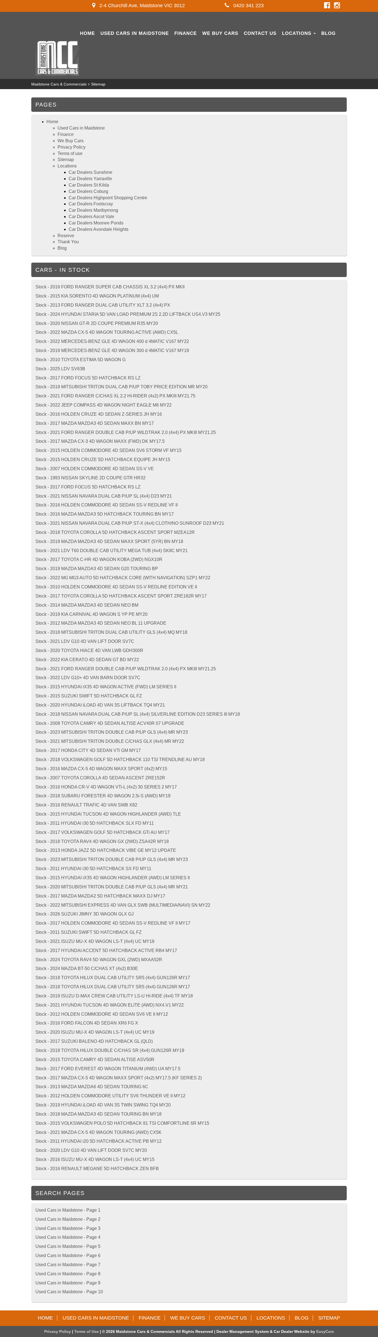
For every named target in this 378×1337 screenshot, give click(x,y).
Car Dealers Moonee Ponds (96, 223)
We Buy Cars (220, 33)
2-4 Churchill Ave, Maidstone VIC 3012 (141, 5)
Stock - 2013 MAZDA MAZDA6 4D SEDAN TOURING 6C (91, 1086)
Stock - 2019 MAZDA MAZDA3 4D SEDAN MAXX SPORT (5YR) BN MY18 (109, 541)
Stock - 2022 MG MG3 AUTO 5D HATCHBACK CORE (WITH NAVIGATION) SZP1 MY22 (122, 577)
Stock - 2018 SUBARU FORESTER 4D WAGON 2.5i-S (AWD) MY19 (102, 795)
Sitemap (98, 84)
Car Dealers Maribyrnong (93, 210)
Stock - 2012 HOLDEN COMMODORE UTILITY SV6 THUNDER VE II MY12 (110, 1095)
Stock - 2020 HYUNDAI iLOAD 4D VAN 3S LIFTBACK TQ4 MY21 (100, 705)
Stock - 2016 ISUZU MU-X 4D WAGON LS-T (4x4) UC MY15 (94, 1159)
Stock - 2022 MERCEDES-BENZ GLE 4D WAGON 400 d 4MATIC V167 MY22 (112, 341)
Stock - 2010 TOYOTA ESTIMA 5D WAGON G (80, 359)
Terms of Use (87, 1331)
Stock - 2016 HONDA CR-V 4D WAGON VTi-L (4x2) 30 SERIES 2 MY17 (106, 787)
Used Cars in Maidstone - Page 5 (67, 1246)
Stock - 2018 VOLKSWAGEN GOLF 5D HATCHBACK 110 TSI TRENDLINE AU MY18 (120, 759)
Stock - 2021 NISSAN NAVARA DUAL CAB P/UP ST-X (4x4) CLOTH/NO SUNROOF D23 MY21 (129, 523)
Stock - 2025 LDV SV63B (60, 368)
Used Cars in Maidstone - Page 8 (67, 1273)
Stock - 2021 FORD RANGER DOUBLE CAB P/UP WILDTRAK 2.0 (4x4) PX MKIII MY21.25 (125, 432)
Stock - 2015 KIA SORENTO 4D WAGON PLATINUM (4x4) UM (97, 296)
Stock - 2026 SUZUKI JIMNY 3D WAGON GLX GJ (84, 914)
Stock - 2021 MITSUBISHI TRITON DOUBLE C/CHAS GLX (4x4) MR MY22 (109, 741)
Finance (185, 33)
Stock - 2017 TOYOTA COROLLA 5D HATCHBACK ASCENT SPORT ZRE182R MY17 (121, 596)
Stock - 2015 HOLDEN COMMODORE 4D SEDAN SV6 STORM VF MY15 (108, 450)
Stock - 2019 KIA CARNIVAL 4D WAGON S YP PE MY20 (91, 614)
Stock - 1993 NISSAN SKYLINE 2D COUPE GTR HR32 (90, 477)
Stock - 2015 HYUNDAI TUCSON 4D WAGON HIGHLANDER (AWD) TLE (108, 814)
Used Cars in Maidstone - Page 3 (67, 1228)
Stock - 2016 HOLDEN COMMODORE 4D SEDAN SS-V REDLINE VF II (106, 505)
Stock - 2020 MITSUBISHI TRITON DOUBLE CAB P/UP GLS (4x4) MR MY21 (111, 887)
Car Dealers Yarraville (90, 178)
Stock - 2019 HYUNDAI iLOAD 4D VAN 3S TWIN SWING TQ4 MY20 (103, 1105)
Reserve (66, 235)
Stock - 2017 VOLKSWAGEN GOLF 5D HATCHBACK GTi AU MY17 (102, 832)
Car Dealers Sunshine (90, 172)
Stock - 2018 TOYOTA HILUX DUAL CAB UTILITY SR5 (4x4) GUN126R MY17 (112, 977)
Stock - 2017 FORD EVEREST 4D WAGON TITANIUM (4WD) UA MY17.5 (107, 1068)
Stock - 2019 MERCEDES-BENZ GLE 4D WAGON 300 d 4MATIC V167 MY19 (112, 350)
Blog (328, 33)
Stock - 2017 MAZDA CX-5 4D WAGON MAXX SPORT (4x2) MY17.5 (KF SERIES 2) (118, 1077)
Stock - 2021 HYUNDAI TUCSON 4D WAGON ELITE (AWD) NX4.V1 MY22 (109, 1005)
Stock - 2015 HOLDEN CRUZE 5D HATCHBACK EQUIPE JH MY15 (102, 459)
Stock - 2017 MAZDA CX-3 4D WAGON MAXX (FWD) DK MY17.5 (100, 441)
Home (87, 33)
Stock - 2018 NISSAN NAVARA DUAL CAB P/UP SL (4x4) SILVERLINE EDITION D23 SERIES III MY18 (137, 714)
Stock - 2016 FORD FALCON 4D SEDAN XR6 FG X (86, 1023)
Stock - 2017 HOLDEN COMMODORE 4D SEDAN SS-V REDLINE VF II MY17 (112, 923)
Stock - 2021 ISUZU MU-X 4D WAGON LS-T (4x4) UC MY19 (94, 941)
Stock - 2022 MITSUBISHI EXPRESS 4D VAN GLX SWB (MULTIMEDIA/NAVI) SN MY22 (122, 905)
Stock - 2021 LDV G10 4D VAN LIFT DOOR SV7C (84, 641)
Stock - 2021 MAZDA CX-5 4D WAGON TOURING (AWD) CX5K (98, 1132)
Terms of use (70, 153)
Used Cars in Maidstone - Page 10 (69, 1291)
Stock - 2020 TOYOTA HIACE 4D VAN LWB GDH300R (89, 650)
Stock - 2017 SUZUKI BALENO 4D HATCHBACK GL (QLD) (94, 1041)
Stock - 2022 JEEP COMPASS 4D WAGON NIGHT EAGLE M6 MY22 (103, 405)
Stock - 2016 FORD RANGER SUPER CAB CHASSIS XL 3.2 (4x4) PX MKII (110, 287)
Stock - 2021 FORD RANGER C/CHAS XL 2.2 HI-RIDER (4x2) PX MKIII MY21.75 (115, 396)
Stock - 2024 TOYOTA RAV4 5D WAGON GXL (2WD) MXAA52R (98, 959)
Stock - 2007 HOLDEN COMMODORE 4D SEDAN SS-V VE (94, 468)
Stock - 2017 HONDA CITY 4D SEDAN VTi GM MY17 (88, 750)
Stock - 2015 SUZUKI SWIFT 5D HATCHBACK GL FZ (88, 696)
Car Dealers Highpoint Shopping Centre (108, 197)
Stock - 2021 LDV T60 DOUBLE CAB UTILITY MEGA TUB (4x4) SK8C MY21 (111, 550)
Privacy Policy (72, 147)
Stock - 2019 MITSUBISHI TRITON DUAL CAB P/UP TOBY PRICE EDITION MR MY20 (121, 386)
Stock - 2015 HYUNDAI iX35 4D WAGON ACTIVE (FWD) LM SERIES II (105, 686)
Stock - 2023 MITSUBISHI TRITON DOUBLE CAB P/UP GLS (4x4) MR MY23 (111, 732)
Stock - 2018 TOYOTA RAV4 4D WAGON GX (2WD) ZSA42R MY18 (102, 841)
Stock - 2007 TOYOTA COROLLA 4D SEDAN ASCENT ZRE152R (100, 777)
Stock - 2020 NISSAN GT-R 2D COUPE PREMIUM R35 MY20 (96, 323)
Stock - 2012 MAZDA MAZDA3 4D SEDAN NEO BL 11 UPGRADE (100, 623)
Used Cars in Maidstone (134, 33)
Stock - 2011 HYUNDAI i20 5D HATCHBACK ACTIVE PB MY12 (98, 1141)
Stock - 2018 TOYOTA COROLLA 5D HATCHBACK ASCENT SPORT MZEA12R (115, 532)
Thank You (68, 241)
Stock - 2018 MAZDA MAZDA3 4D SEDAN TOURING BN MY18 (98, 1114)
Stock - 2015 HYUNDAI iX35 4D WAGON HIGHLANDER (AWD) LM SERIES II (112, 877)
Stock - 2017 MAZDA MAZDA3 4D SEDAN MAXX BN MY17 (94, 423)
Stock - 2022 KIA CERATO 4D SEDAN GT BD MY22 (87, 659)
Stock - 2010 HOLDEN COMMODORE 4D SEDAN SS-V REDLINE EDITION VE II (116, 587)
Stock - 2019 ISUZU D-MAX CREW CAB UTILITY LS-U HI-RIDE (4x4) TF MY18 (114, 996)
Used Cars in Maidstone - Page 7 (67, 1264)
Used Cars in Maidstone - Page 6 (67, 1255)
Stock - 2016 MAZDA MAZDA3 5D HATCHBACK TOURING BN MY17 (104, 514)
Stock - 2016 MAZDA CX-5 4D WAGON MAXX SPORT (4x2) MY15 (101, 768)
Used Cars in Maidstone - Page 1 (67, 1210)
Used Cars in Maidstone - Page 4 (67, 1237)
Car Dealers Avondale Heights (98, 229)
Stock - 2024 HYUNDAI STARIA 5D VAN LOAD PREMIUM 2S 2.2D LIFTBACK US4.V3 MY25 (127, 314)
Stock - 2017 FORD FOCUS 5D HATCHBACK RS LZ (88, 378)
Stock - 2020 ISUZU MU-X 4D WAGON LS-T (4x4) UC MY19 (94, 1032)
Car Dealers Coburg (88, 191)
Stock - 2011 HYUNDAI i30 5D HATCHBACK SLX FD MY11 (94, 823)
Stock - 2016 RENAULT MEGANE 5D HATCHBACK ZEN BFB (97, 1168)
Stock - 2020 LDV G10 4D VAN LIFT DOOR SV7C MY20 (91, 1150)
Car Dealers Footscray (91, 203)
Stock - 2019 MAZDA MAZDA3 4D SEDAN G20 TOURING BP (96, 568)
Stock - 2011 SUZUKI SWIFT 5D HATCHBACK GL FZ (88, 932)
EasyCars (325, 1331)
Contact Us (260, 33)
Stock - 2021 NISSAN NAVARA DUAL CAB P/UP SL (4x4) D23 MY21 (103, 496)
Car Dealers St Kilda (89, 185)
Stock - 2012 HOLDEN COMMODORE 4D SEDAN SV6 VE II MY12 (101, 1014)
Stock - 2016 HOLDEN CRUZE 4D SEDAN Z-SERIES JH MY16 (98, 414)
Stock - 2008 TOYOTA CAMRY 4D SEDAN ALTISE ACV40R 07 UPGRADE (109, 723)
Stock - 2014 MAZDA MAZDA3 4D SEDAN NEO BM (86, 605)
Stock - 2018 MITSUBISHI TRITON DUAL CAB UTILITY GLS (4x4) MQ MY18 (111, 632)
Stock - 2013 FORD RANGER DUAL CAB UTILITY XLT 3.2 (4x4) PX (102, 305)
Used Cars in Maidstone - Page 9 (67, 1283)
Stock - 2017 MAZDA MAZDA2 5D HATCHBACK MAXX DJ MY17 (100, 896)
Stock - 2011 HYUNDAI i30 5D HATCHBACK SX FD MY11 (93, 868)
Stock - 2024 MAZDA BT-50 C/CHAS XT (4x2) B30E (86, 968)
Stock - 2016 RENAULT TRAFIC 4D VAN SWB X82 (86, 805)
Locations (297, 33)
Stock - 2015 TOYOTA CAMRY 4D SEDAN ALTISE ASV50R (94, 1059)
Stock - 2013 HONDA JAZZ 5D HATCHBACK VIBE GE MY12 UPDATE (105, 850)
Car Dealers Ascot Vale (91, 216)
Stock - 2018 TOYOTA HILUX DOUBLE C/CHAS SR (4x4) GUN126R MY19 (109, 1050)
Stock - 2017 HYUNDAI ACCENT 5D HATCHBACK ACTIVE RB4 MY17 (106, 950)
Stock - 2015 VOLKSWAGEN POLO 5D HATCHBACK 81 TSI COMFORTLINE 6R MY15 (122, 1123)
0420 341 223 (248, 5)
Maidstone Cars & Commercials (59, 84)
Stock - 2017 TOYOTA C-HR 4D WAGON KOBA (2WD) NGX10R (98, 559)
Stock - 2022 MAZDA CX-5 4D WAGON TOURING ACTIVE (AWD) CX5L (106, 332)
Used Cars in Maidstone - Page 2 (67, 1219)
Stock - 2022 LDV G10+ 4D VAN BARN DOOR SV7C (87, 677)
